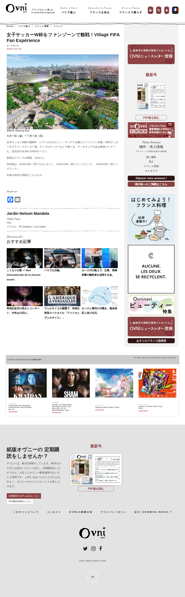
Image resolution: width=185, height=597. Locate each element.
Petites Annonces (151, 146)
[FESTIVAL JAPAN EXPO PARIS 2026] (107, 413)
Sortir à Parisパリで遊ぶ (68, 10)
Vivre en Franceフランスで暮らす (130, 10)
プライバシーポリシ (113, 512)
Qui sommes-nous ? (153, 512)
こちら (33, 175)
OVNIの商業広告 (81, 512)
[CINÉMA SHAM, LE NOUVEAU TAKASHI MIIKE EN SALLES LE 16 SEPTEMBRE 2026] (64, 413)
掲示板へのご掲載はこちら (151, 184)
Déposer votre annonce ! (151, 178)
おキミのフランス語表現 (151, 340)
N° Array (13, 46)
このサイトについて (26, 512)
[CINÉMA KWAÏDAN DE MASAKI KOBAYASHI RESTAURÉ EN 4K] (21, 413)
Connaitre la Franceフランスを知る (100, 10)
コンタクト (54, 512)
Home (10, 26)
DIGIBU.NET (36, 360)
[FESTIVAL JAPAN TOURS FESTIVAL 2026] (151, 413)
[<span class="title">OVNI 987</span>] (151, 96)
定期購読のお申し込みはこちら (24, 496)
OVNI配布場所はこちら (20, 501)
